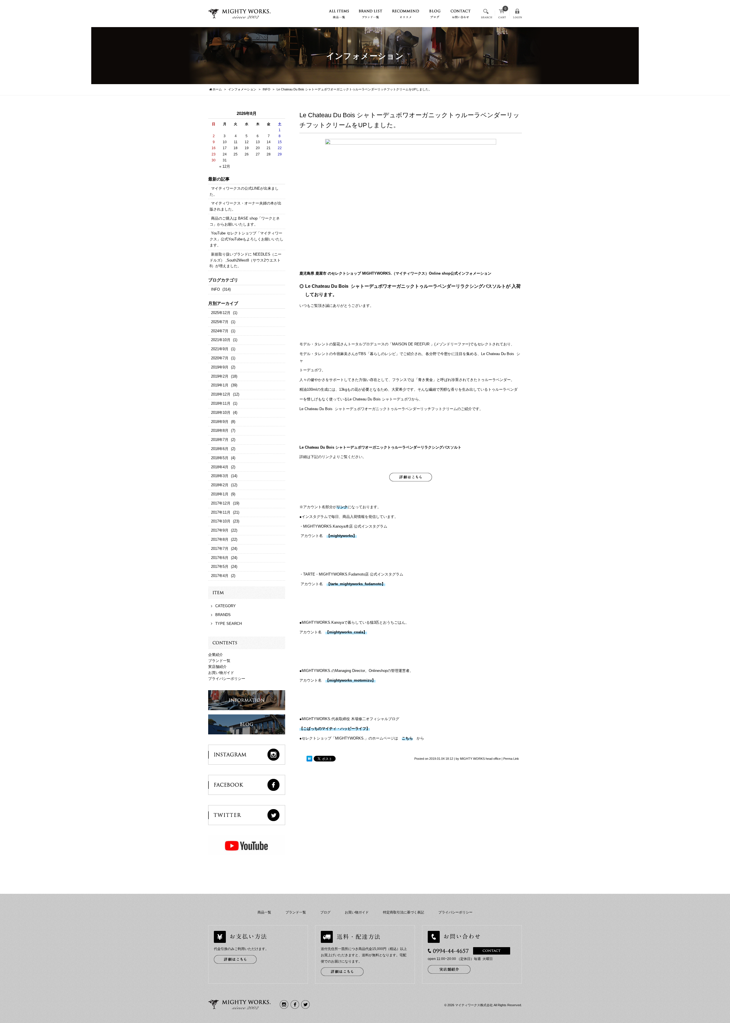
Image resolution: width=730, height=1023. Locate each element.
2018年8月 (219, 430)
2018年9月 (219, 422)
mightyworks (341, 536)
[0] (502, 15)
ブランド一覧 (219, 661)
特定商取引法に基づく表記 (403, 912)
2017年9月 (219, 530)
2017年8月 (219, 539)
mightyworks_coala (346, 632)
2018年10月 (220, 412)
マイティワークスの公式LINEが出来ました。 (244, 191)
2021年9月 (219, 349)
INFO (215, 289)
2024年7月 (219, 331)
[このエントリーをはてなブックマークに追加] (309, 759)
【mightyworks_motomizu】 (350, 680)
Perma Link (511, 758)
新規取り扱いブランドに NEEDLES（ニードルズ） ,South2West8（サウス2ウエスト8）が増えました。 (245, 260)
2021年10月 (220, 340)
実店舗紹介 (217, 667)
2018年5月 (219, 458)
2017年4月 (219, 576)
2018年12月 (220, 394)
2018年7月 (219, 439)
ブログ (325, 912)
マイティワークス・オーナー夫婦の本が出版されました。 (245, 206)
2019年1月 (219, 385)
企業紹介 (215, 655)
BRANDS (223, 615)
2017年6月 (219, 558)
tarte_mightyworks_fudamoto (356, 584)
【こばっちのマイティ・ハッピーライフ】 (334, 728)
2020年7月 (219, 358)
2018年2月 (219, 485)
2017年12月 (220, 503)
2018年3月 (219, 476)
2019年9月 (219, 367)
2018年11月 (220, 403)
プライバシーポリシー (226, 678)
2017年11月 (220, 512)
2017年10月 (220, 521)
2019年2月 (219, 376)
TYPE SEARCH (228, 623)
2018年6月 (219, 449)
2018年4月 (219, 467)
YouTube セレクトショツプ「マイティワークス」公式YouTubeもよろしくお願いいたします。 (246, 239)
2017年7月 (219, 548)
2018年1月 (219, 494)
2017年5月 (219, 566)
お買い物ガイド (221, 672)
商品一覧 (264, 912)
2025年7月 (219, 322)
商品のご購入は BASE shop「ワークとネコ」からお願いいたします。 (245, 221)
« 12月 (224, 166)
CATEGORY (225, 606)
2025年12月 (220, 313)
